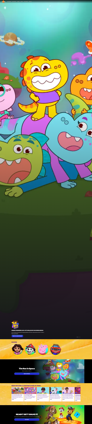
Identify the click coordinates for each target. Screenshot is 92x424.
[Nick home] (3, 1)
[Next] (79, 394)
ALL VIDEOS (78, 385)
